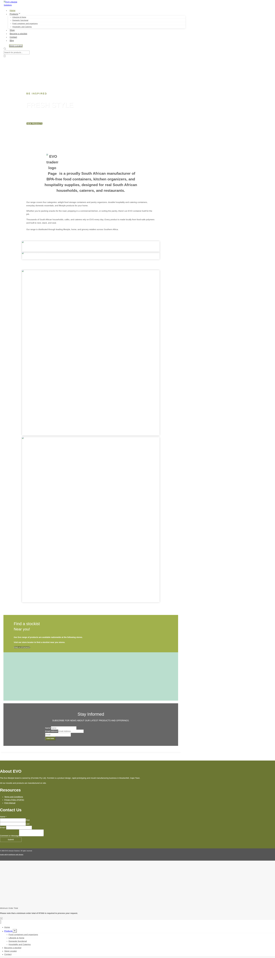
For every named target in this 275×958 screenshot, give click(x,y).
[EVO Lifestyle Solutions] (12, 5)
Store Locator (15, 46)
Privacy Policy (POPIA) (14, 800)
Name (48, 728)
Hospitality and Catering (22, 27)
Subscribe (50, 738)
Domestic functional (20, 20)
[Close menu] (0, 922)
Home (12, 10)
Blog (12, 40)
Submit (11, 839)
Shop (12, 30)
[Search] (4, 56)
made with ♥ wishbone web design (11, 854)
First (28, 820)
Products (8, 931)
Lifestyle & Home (19, 17)
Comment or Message (9, 836)
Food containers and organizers (25, 24)
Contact (13, 37)
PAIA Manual (9, 803)
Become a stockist (18, 33)
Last (27, 824)
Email (3, 827)
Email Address (51, 731)
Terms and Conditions (13, 797)
